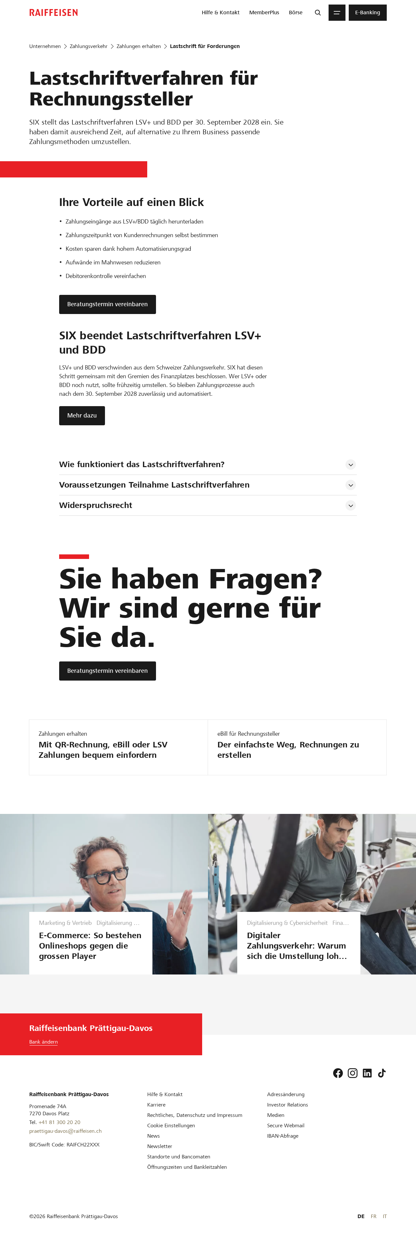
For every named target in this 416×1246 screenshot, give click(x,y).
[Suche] (318, 13)
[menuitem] (220, 13)
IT (385, 1216)
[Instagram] (353, 1073)
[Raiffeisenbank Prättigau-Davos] (54, 12)
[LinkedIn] (367, 1073)
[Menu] (337, 13)
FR (373, 1216)
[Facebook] (338, 1073)
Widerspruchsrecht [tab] (95, 505)
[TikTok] (382, 1073)
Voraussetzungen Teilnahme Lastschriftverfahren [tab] (154, 485)
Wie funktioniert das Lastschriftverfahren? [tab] (142, 464)
